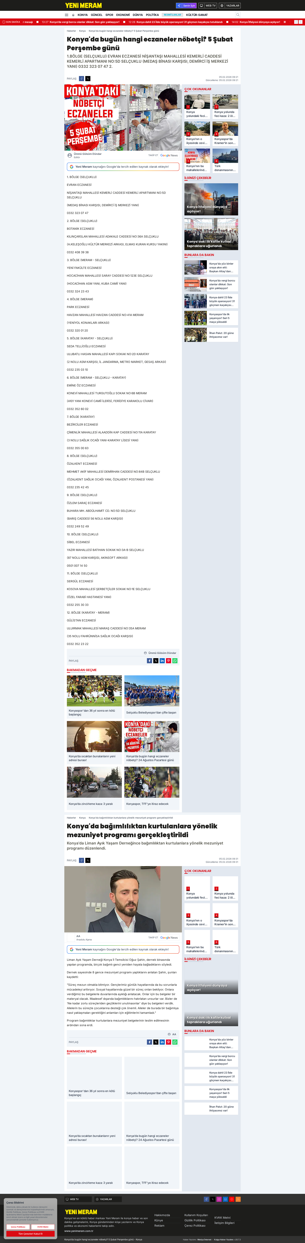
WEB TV (74, 1199)
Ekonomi (123, 15)
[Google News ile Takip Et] (169, 155)
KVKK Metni (222, 1217)
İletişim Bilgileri (224, 1223)
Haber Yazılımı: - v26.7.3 (212, 1239)
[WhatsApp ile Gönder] (174, 660)
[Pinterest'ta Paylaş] (168, 660)
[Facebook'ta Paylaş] (81, 78)
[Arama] (238, 15)
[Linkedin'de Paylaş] (162, 660)
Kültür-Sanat (197, 15)
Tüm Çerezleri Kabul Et (30, 1233)
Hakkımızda (162, 1215)
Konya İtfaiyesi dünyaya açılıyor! (239, 22)
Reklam (159, 1225)
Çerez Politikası (194, 1225)
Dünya (138, 15)
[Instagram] (219, 1199)
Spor (109, 15)
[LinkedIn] (225, 1199)
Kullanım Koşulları (196, 1215)
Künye (158, 1220)
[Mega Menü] (66, 14)
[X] (212, 1199)
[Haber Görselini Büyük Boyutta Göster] (123, 117)
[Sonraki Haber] (300, 22)
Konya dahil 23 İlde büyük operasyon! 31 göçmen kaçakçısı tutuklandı (159, 22)
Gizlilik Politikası (195, 1220)
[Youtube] (231, 1199)
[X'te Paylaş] (87, 78)
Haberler (71, 30)
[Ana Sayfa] (73, 15)
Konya (83, 15)
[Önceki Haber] (296, 22)
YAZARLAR (106, 1199)
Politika (152, 15)
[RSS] (238, 1199)
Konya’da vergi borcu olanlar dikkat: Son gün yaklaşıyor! (64, 22)
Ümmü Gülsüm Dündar (88, 155)
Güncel (96, 15)
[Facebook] (206, 1199)
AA (84, 938)
